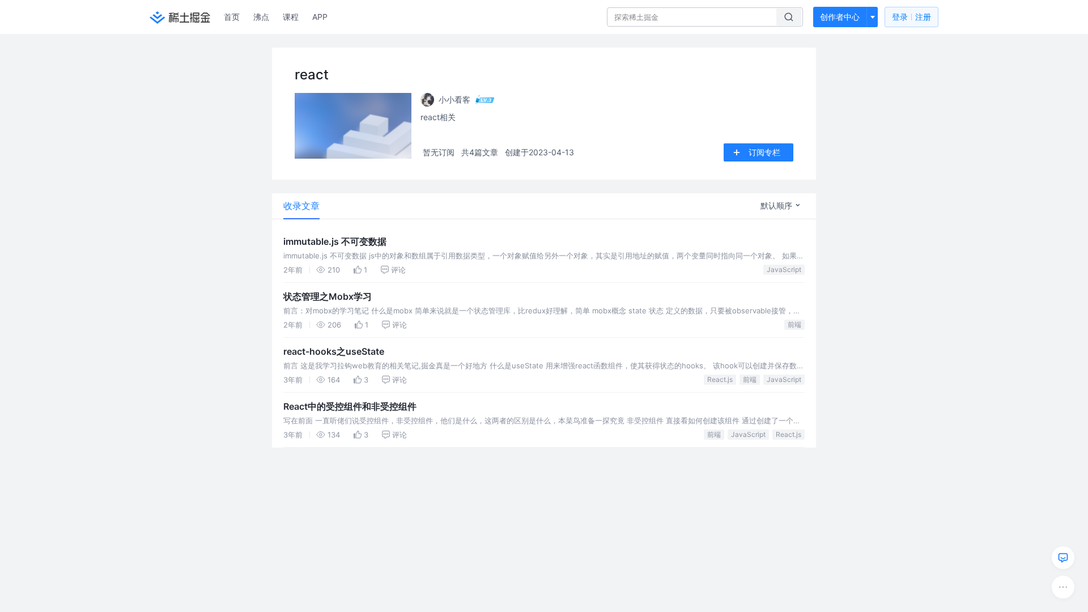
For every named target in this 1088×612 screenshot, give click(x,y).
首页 (232, 17)
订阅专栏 (764, 152)
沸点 (261, 17)
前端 (794, 324)
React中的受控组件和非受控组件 (349, 406)
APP (320, 17)
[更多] (1063, 587)
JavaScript (784, 269)
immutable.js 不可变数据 (334, 241)
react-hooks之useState (333, 351)
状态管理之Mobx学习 (327, 296)
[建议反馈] (1063, 557)
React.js (720, 379)
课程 (291, 17)
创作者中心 (840, 17)
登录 (911, 17)
